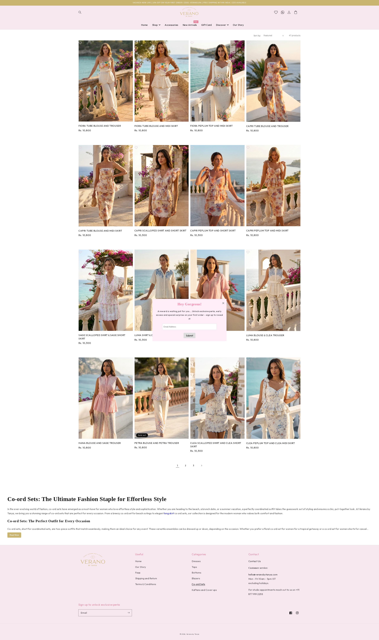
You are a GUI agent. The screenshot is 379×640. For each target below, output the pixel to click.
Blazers (196, 578)
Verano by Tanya (192, 634)
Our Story (140, 566)
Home (138, 561)
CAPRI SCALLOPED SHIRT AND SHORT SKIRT (160, 230)
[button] (81, 12)
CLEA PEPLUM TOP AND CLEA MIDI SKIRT (270, 443)
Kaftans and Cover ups (204, 589)
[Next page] (201, 465)
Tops (194, 566)
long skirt (169, 513)
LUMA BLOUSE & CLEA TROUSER (265, 335)
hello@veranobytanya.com (263, 574)
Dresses (196, 561)
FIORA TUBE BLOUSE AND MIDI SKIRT (156, 125)
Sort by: (257, 35)
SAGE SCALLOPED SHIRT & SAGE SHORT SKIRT (101, 337)
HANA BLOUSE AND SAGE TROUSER (99, 442)
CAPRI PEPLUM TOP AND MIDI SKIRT (267, 230)
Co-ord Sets (198, 584)
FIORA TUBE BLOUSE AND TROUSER (99, 125)
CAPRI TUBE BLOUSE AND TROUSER (267, 126)
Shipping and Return (146, 578)
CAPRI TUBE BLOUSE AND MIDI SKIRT (100, 230)
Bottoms (196, 572)
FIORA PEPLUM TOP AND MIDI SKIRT (211, 125)
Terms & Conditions (145, 584)
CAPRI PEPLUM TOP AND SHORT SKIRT (213, 230)
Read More (14, 535)
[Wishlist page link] (276, 12)
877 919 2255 (255, 594)
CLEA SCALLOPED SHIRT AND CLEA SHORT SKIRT (215, 444)
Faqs (137, 572)
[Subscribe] (128, 612)
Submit (189, 335)
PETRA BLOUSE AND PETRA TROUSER (156, 442)
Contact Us (254, 561)
